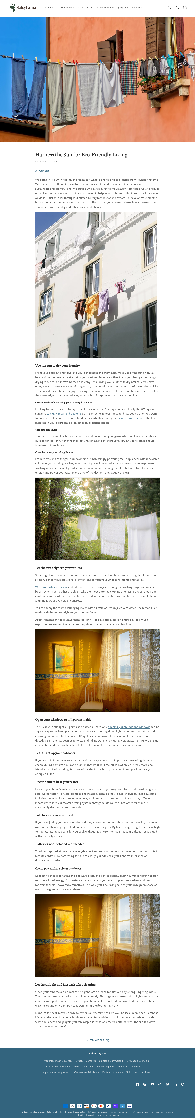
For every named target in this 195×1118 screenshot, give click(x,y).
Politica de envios (83, 1066)
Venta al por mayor (112, 1072)
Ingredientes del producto (57, 1072)
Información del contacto (162, 1112)
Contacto (91, 1060)
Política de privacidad (97, 1112)
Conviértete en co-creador (131, 1066)
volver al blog (99, 1040)
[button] (169, 7)
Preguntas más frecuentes (57, 1060)
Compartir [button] (44, 170)
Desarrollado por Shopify (51, 1112)
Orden (79, 1060)
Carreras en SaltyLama (86, 1072)
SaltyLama (34, 1112)
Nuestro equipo (105, 1066)
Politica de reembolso (58, 1066)
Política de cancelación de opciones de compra (99, 1115)
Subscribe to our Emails (139, 1072)
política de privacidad (111, 1060)
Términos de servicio (137, 1060)
